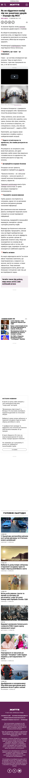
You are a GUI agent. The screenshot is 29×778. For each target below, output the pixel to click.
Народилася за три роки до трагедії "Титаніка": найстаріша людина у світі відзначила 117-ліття (14, 656)
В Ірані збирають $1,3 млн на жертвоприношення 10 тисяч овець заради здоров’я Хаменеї (13, 437)
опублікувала (16, 46)
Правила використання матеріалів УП (14, 717)
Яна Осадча (4, 18)
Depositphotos (17, 104)
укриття (21, 170)
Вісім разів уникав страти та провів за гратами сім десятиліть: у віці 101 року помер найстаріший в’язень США (14, 596)
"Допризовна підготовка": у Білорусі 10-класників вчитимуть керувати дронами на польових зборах (13, 411)
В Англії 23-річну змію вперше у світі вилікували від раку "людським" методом (13, 403)
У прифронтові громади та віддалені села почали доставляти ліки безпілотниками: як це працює (14, 428)
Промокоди (24, 719)
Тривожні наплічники (9, 184)
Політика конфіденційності (20, 715)
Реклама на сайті (6, 715)
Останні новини (9, 399)
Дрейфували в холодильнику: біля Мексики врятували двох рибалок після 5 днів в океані (13, 685)
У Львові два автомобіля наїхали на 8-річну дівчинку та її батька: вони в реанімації (14, 538)
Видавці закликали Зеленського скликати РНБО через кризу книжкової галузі (14, 626)
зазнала (22, 27)
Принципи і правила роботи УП (10, 719)
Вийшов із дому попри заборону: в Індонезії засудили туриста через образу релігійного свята (14, 420)
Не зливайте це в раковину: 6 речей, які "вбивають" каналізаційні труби (12, 444)
